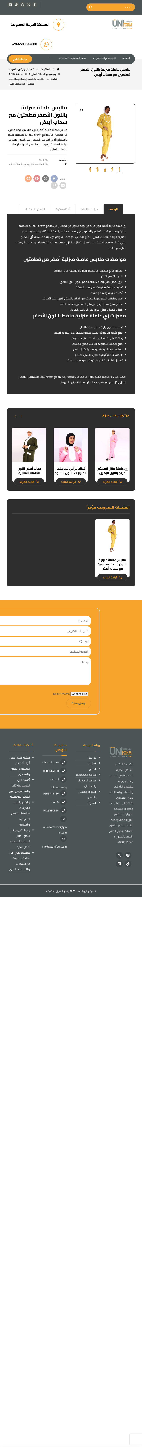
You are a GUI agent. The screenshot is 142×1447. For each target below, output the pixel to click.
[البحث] (90, 7)
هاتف (55, 802)
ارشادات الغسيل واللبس (87, 794)
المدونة (92, 803)
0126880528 (51, 810)
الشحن (92, 769)
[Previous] (21, 416)
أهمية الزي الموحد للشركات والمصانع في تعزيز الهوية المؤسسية (19, 788)
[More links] (50, 58)
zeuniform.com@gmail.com (55, 829)
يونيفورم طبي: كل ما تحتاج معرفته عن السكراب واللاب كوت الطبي (19, 861)
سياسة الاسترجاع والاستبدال (87, 783)
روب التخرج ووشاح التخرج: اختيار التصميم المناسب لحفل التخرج (20, 838)
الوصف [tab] (113, 209)
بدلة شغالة (43, 160)
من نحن (92, 757)
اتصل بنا (92, 763)
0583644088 (51, 770)
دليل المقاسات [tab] (89, 209)
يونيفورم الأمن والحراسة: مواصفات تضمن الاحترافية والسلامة (20, 813)
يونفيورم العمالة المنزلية (19, 164)
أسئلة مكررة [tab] (63, 209)
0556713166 (51, 793)
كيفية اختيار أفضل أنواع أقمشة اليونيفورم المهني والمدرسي (20, 766)
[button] (34, 4)
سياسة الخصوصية (86, 774)
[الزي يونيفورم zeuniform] (122, 24)
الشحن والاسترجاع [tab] (35, 209)
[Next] (15, 416)
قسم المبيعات (50, 762)
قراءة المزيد (110, 481)
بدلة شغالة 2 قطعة (39, 164)
